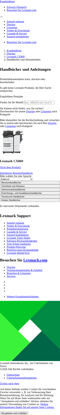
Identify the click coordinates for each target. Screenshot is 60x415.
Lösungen (46, 111)
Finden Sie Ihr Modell (11, 102)
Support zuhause (15, 222)
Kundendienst (14, 50)
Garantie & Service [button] (17, 33)
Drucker (11, 53)
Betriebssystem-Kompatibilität (22, 250)
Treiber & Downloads (18, 225)
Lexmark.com (35, 260)
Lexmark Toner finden (18, 237)
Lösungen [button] (12, 27)
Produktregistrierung (17, 228)
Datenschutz (13, 374)
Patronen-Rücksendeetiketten (22, 241)
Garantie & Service (17, 231)
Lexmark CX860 (16, 56)
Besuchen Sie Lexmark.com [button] (21, 10)
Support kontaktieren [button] (18, 36)
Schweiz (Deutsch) (17, 7)
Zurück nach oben (9, 383)
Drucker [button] (11, 24)
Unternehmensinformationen (22, 377)
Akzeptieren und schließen (14, 413)
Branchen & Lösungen (19, 273)
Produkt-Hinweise (16, 247)
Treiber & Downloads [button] (18, 30)
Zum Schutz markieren (19, 244)
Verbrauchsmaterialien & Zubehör (24, 270)
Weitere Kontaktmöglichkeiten (23, 296)
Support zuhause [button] (15, 21)
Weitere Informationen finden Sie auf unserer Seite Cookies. (27, 406)
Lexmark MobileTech (18, 253)
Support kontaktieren (18, 234)
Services (11, 276)
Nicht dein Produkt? (10, 167)
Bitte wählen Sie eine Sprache (16, 176)
